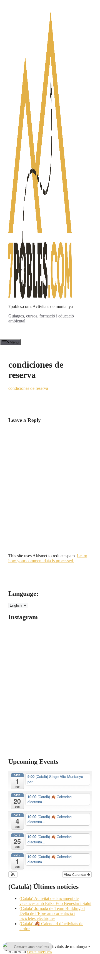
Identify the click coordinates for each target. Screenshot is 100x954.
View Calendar (75, 874)
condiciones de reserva (28, 388)
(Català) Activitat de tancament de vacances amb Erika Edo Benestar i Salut (55, 901)
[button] (13, 874)
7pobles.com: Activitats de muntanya (40, 306)
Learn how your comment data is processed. (47, 558)
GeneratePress (39, 951)
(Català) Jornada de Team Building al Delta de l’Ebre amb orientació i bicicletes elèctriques (52, 913)
